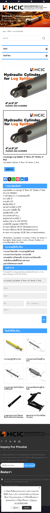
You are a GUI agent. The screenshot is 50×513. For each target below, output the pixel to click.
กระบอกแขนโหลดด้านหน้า (35, 360)
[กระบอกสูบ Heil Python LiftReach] (14, 373)
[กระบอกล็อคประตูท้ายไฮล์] (36, 373)
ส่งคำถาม (9, 169)
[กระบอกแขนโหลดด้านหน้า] (36, 345)
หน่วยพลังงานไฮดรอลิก (12, 257)
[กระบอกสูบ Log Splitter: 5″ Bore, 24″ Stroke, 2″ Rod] (25, 132)
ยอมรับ (26, 508)
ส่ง (44, 319)
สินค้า (9, 31)
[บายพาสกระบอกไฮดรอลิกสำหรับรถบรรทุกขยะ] (14, 401)
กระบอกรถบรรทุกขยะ (12, 254)
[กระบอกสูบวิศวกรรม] (14, 345)
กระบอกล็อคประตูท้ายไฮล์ (35, 388)
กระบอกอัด (26, 254)
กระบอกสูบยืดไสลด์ (26, 251)
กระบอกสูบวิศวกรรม (12, 359)
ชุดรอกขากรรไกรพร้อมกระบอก (35, 416)
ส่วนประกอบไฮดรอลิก (32, 257)
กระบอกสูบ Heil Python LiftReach (14, 388)
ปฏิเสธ (15, 508)
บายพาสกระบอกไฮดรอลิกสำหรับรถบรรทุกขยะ (13, 416)
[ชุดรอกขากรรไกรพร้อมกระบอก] (36, 401)
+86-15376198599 (11, 486)
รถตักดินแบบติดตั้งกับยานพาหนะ (16, 260)
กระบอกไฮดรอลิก (18, 31)
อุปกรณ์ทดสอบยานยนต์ (12, 263)
